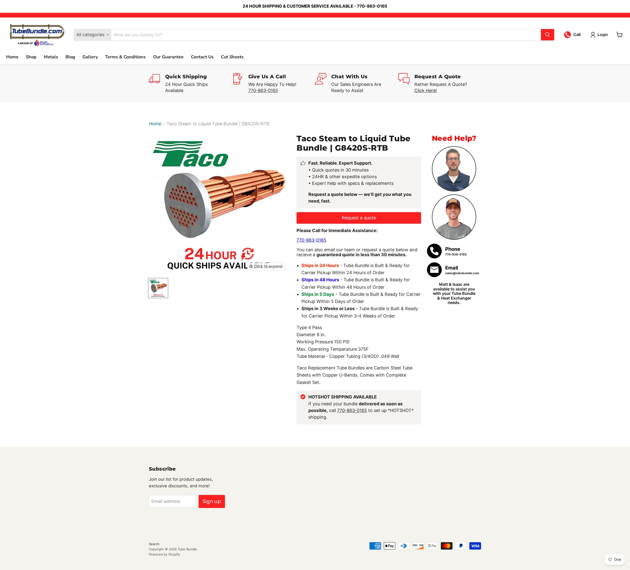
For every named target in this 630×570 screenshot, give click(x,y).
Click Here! (425, 90)
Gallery (90, 57)
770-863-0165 (263, 90)
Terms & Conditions (125, 57)
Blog (70, 57)
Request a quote (359, 217)
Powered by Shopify (164, 554)
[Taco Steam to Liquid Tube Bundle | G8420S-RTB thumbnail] (158, 288)
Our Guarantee (168, 57)
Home (12, 57)
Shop (31, 57)
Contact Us (202, 57)
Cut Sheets (232, 57)
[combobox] (326, 34)
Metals (51, 57)
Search (154, 544)
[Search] (547, 34)
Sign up (212, 501)
